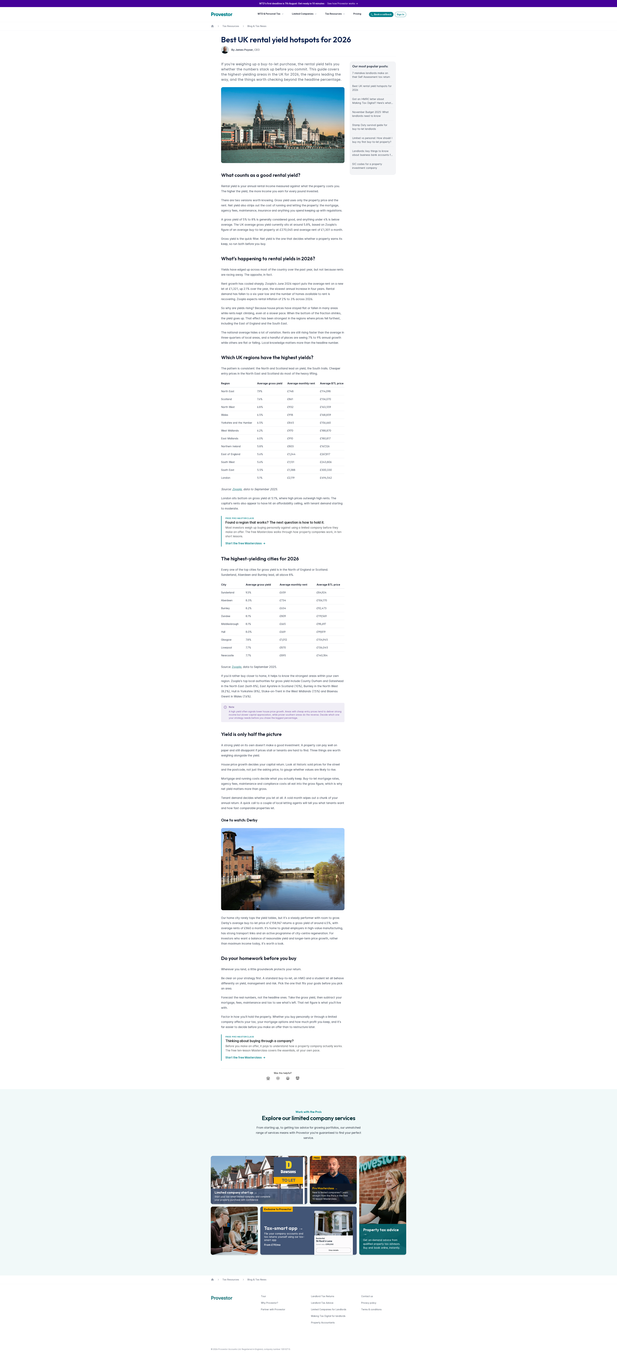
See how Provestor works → (308, 3)
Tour (263, 1296)
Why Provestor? (269, 1302)
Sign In (400, 14)
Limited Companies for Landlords (328, 1309)
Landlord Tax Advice (322, 1302)
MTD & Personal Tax (269, 13)
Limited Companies (302, 13)
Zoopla (236, 667)
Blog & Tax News (256, 26)
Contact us (367, 1296)
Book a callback (383, 14)
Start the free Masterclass (243, 543)
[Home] (222, 14)
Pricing (357, 13)
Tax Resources (333, 13)
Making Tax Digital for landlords (328, 1316)
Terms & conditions (371, 1309)
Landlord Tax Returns (322, 1296)
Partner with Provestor (273, 1309)
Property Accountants (323, 1322)
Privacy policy (368, 1302)
